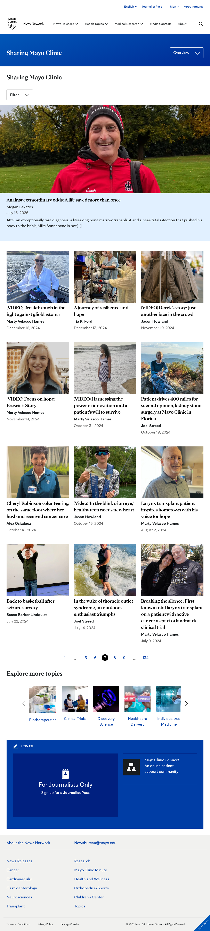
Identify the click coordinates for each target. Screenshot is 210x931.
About (182, 24)
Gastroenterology (22, 887)
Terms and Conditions (18, 924)
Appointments (193, 6)
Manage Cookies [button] (70, 924)
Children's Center (89, 897)
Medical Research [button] (127, 24)
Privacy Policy (45, 924)
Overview (181, 52)
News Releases (19, 860)
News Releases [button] (64, 24)
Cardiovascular (19, 878)
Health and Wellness (91, 878)
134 (145, 657)
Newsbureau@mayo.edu (95, 842)
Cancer (13, 869)
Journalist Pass (152, 6)
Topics (79, 906)
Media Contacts (160, 24)
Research (82, 860)
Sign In (174, 6)
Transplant (16, 906)
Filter (15, 94)
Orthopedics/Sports (91, 887)
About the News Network (28, 842)
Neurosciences (19, 897)
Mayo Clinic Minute (90, 869)
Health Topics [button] (94, 24)
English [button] (129, 6)
